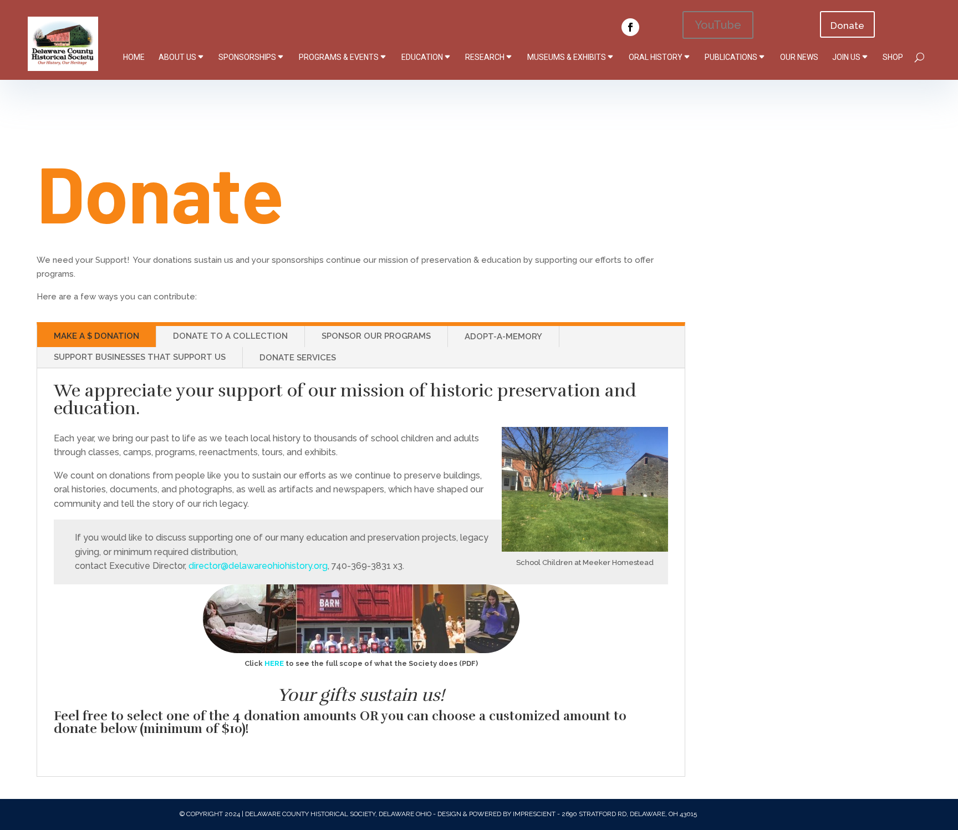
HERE (274, 663)
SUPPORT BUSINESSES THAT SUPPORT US (140, 357)
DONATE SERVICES (297, 358)
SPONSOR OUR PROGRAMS (376, 336)
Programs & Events (339, 57)
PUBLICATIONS (731, 57)
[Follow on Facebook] (630, 27)
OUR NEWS (799, 57)
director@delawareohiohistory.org (258, 566)
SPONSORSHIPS (247, 57)
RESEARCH (485, 57)
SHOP (893, 57)
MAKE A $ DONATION (96, 336)
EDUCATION (422, 57)
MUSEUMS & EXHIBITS (566, 57)
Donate (847, 25)
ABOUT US (177, 57)
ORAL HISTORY (655, 57)
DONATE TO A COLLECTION (230, 336)
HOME (134, 57)
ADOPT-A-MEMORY (503, 337)
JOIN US (846, 57)
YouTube (718, 25)
